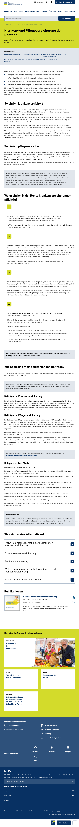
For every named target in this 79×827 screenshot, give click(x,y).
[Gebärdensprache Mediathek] (46, 2)
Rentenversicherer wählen (14, 781)
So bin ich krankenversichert (12, 54)
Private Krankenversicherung (20, 553)
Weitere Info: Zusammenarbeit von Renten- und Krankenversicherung (30, 570)
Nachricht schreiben (52, 729)
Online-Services (69, 11)
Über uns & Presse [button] (55, 11)
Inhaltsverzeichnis (34, 811)
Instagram (68, 751)
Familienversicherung (16, 561)
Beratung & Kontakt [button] (32, 11)
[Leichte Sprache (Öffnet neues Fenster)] (51, 2)
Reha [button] (15, 11)
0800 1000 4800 (14, 725)
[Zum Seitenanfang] (74, 822)
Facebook (35, 751)
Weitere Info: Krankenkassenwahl (23, 579)
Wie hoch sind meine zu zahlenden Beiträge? (14, 60)
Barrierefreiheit (69, 811)
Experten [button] (44, 11)
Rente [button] (21, 11)
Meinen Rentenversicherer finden (15, 786)
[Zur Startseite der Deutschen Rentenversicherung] (13, 3)
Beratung (48, 734)
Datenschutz (20, 811)
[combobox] (31, 18)
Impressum (8, 811)
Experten (7, 800)
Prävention (8, 11)
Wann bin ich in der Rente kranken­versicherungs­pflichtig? (53, 55)
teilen (35, 760)
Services (7, 795)
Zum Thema (52, 59)
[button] (38, 2)
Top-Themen (9, 791)
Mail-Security (48, 811)
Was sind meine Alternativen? (36, 59)
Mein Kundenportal (65, 2)
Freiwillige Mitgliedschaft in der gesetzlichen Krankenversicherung (29, 543)
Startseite (8, 24)
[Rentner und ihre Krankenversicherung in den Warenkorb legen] (72, 602)
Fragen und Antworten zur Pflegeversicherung (22, 455)
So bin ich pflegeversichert (32, 54)
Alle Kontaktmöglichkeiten (54, 738)
